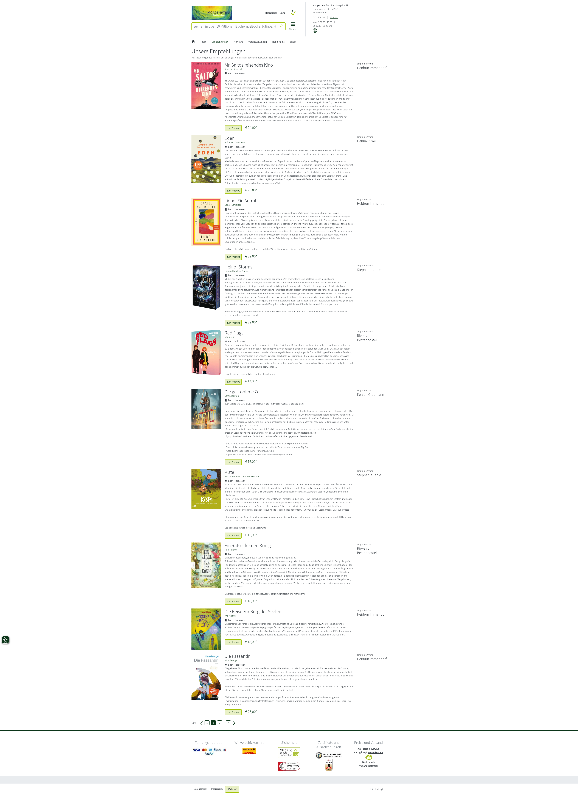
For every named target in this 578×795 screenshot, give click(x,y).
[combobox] (235, 26)
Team (203, 41)
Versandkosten (375, 752)
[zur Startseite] (193, 42)
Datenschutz (200, 788)
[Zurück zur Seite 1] (201, 722)
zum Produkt (233, 128)
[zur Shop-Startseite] (211, 12)
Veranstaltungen (257, 41)
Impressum (217, 788)
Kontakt (334, 17)
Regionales (278, 41)
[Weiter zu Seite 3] (234, 722)
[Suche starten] (281, 26)
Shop (293, 41)
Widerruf (232, 789)
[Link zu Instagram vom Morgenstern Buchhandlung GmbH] (315, 31)
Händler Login (377, 789)
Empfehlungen (220, 41)
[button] (293, 27)
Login (283, 12)
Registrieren (271, 12)
